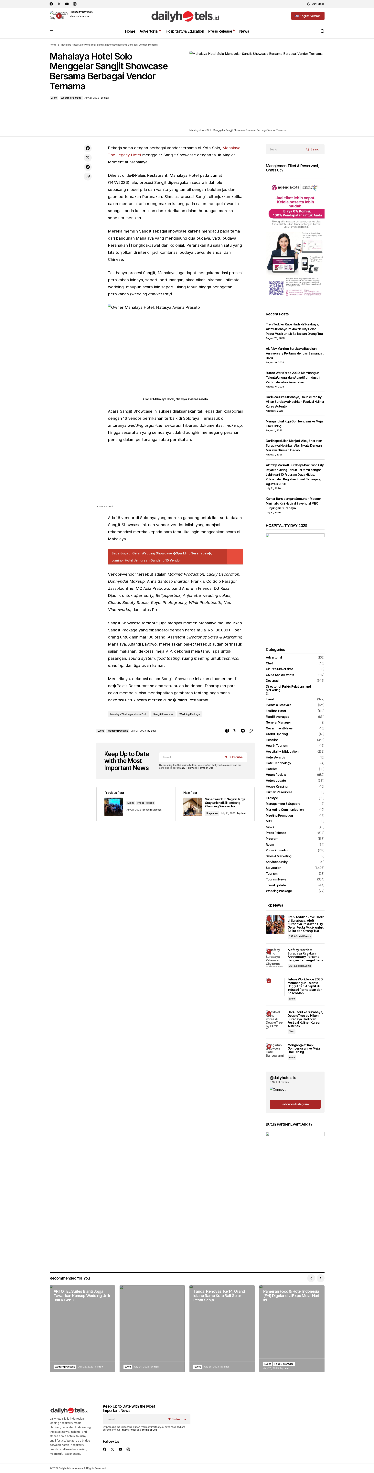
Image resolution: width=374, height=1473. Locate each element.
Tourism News (276, 879)
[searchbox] (285, 149)
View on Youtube (79, 16)
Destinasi (272, 680)
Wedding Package (71, 97)
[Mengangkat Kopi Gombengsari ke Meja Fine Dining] (275, 1052)
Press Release (145, 802)
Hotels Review (276, 775)
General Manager (278, 722)
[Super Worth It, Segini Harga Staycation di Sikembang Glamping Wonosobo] (215, 804)
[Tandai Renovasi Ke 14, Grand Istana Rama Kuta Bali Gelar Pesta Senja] (222, 1328)
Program (272, 839)
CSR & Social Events (280, 675)
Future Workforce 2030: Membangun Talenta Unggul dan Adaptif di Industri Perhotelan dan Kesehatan (293, 377)
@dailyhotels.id (283, 1077)
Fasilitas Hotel (276, 711)
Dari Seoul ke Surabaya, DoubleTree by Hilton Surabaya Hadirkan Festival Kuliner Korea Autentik (295, 401)
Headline (272, 740)
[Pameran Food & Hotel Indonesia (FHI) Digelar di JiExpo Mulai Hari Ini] (292, 1328)
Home (53, 44)
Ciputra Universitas (279, 669)
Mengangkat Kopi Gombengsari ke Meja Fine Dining (304, 1048)
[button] (316, 4)
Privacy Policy (185, 767)
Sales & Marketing (279, 856)
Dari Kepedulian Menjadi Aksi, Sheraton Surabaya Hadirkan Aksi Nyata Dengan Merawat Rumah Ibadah (294, 445)
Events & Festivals (278, 705)
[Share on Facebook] (87, 148)
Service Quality (276, 862)
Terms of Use (205, 767)
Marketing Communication (285, 810)
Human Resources (279, 792)
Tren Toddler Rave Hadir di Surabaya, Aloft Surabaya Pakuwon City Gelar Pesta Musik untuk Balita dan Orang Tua (294, 329)
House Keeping (277, 786)
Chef (269, 663)
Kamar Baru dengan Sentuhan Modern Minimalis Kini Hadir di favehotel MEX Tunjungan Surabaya (293, 503)
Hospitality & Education (282, 751)
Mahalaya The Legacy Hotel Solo (128, 714)
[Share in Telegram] (87, 167)
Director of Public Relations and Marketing (288, 688)
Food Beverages (277, 717)
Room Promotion (277, 850)
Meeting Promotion (279, 815)
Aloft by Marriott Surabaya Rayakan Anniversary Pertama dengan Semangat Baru (295, 353)
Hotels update (276, 780)
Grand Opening (277, 734)
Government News (279, 728)
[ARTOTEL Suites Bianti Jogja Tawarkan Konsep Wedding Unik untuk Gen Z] (82, 1328)
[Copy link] (87, 176)
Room (270, 844)
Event (54, 97)
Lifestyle (272, 798)
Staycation (212, 813)
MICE (269, 821)
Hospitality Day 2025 (81, 11)
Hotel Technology (278, 763)
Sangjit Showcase (163, 714)
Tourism (272, 874)
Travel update (276, 885)
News (270, 827)
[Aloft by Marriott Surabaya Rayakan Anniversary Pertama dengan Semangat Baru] (275, 957)
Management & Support (283, 804)
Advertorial (274, 657)
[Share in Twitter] (87, 157)
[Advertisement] (175, 476)
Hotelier (271, 769)
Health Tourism (277, 745)
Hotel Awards (275, 757)
